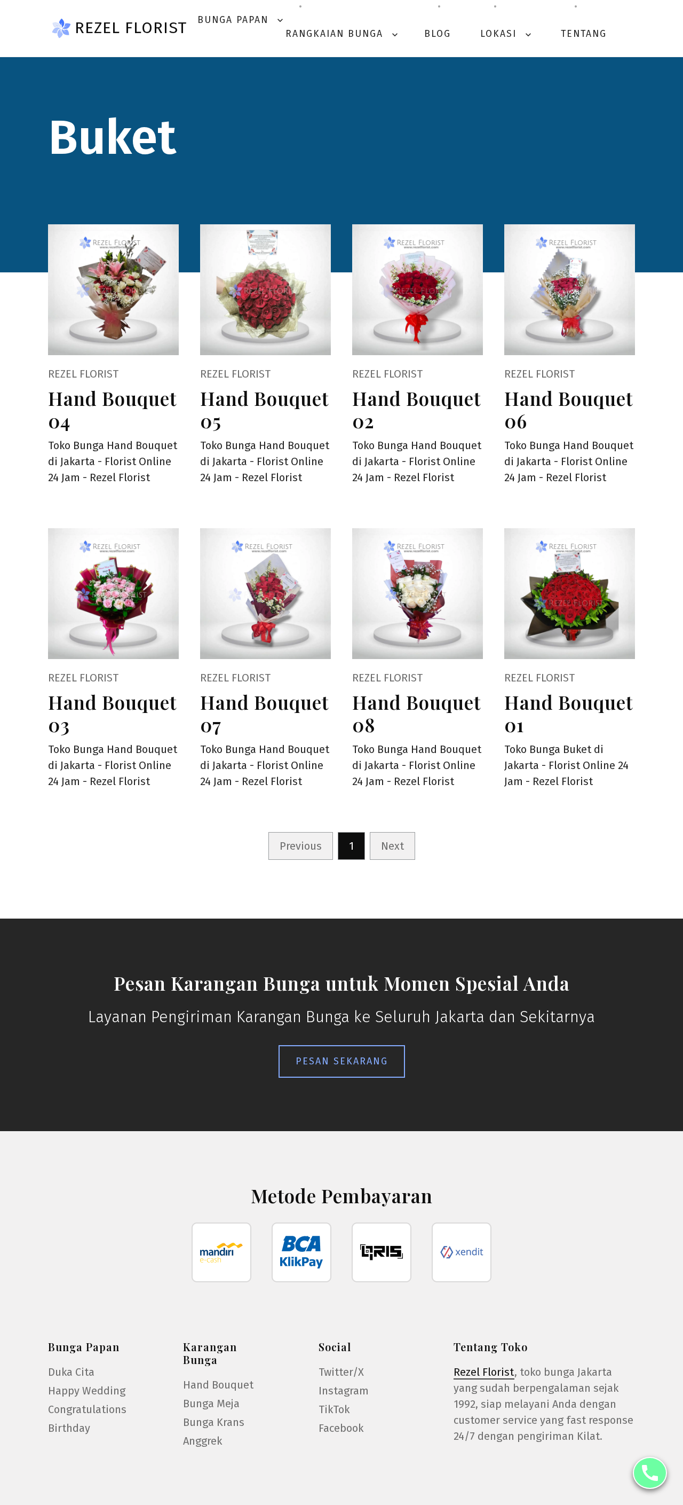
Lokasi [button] (507, 34)
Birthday (69, 1428)
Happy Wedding (86, 1390)
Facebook (341, 1428)
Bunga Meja (211, 1403)
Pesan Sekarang (342, 1061)
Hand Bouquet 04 (112, 409)
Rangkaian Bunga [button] (342, 34)
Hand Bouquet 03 (112, 713)
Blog (437, 34)
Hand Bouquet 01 (568, 713)
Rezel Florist (131, 27)
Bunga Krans (213, 1422)
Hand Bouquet (218, 1384)
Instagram (344, 1390)
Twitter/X (341, 1372)
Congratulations (87, 1409)
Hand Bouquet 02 (416, 409)
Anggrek (202, 1441)
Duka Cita (71, 1372)
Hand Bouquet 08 (416, 713)
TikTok (334, 1409)
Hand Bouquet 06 (568, 409)
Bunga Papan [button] (241, 20)
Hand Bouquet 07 (264, 713)
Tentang (584, 34)
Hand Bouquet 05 (264, 409)
